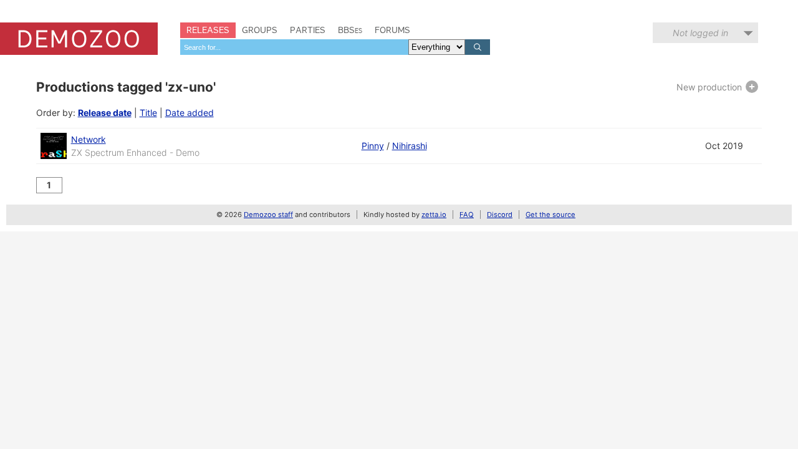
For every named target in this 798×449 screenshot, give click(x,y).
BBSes (350, 30)
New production (710, 87)
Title (148, 112)
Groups (259, 30)
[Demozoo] (79, 38)
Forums (392, 30)
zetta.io (433, 214)
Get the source (550, 214)
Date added (189, 112)
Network (88, 139)
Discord (499, 214)
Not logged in (700, 32)
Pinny (373, 145)
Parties (307, 30)
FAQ (466, 214)
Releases (207, 30)
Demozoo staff (268, 214)
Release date (105, 112)
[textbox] (294, 47)
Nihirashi (409, 145)
